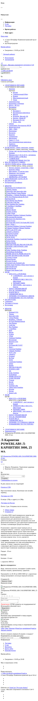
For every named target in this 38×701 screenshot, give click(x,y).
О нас (7, 24)
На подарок (9, 305)
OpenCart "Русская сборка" (18, 687)
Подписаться (25, 638)
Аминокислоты (10, 431)
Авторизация (9, 59)
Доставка (8, 26)
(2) (2, 462)
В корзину (5, 478)
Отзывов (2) (9, 512)
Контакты (8, 647)
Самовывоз (9, 301)
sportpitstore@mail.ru (20, 673)
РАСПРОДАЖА (10, 299)
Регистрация (9, 58)
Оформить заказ (6, 80)
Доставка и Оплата (11, 303)
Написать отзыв (6, 581)
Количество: (5, 474)
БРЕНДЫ (8, 186)
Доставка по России (8, 503)
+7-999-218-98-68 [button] (7, 673)
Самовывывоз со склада (9, 480)
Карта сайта (9, 649)
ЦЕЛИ (7, 272)
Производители (10, 650)
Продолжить (5, 608)
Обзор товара (9, 510)
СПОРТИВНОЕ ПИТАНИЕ (15, 429)
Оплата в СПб (6, 487)
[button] (4, 36)
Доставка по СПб (7, 496)
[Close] (1, 585)
